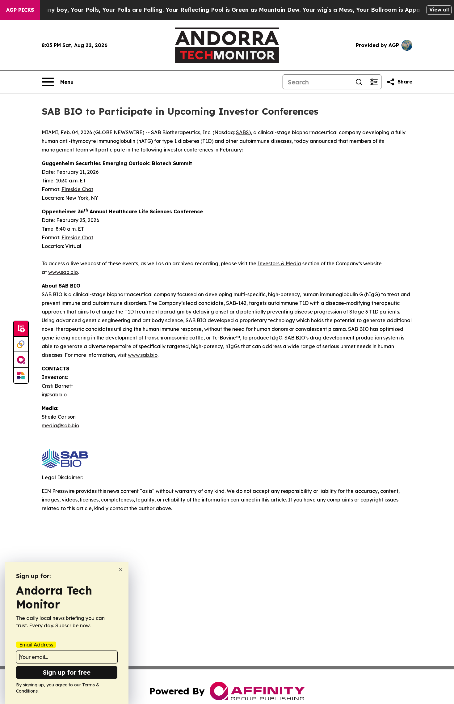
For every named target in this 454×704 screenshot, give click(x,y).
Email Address (36, 645)
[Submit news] (21, 329)
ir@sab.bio (54, 394)
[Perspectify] (21, 344)
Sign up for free (66, 672)
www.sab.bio (63, 272)
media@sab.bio (60, 425)
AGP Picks (20, 10)
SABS (242, 132)
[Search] (358, 82)
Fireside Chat (77, 189)
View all (439, 9)
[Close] (121, 570)
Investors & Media (279, 263)
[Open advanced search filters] (373, 82)
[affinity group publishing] (21, 360)
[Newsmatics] (21, 375)
